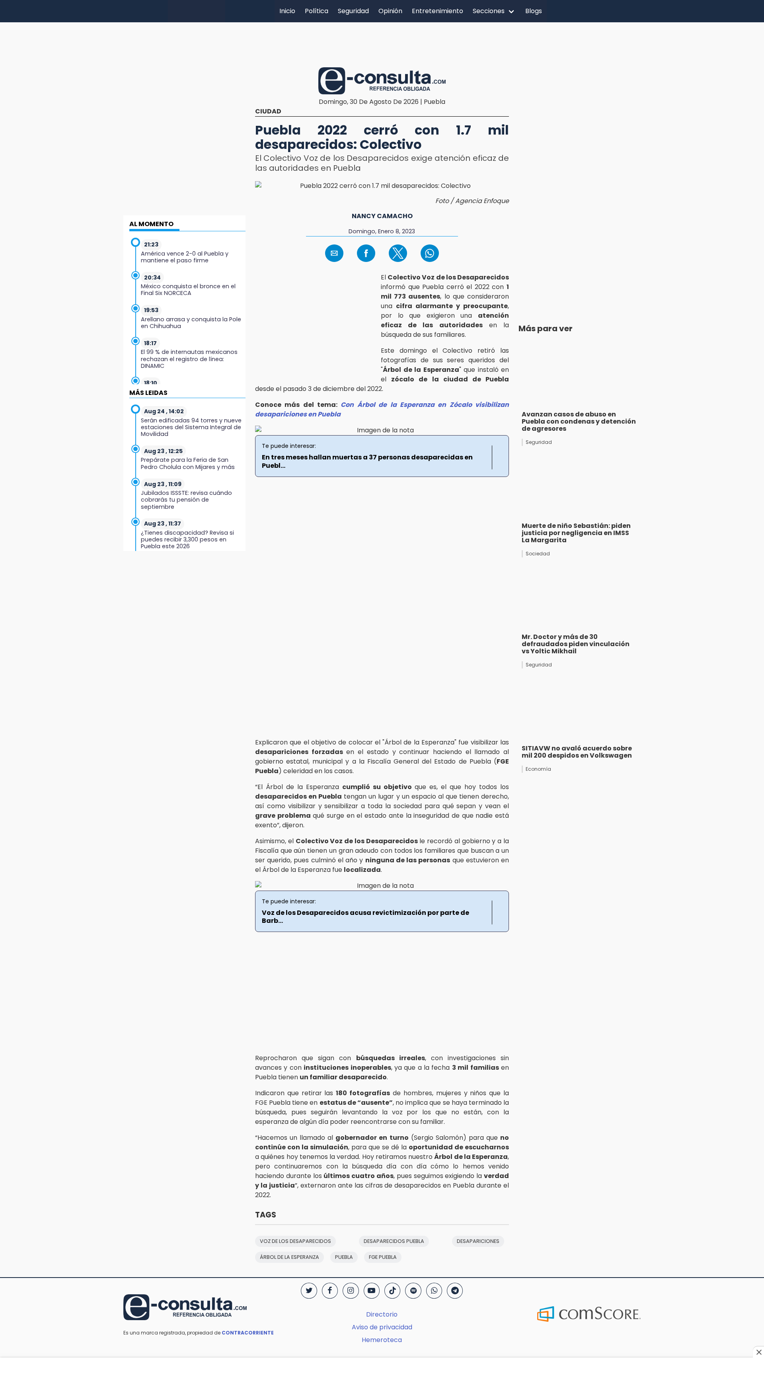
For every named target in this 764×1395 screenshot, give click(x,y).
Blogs (533, 11)
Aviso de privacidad (382, 1327)
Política (316, 11)
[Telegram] (455, 1291)
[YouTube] (372, 1291)
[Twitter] (309, 1291)
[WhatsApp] (434, 1291)
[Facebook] (330, 1291)
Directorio (382, 1314)
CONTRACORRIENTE (248, 1332)
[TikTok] (392, 1291)
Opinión (390, 11)
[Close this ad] (758, 1352)
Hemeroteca (382, 1339)
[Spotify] (413, 1291)
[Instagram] (351, 1291)
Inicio (287, 11)
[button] (334, 253)
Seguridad (353, 11)
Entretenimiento (437, 11)
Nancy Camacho (382, 216)
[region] (382, 43)
